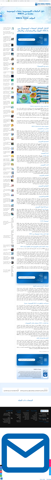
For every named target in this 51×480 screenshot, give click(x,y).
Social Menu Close (1, 465)
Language (1, 13)
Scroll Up (1, 479)
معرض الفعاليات (35, 416)
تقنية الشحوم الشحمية (26, 413)
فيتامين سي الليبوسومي (44, 131)
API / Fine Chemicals (26, 412)
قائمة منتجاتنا (35, 414)
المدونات (36, 420)
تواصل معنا (19, 416)
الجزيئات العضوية (27, 415)
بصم (20, 419)
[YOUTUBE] (1, 472)
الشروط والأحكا (19, 421)
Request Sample (50, 471)
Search (1, 4)
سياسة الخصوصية (18, 420)
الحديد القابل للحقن (26, 414)
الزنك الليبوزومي (45, 155)
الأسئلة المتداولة (19, 415)
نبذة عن (36, 413)
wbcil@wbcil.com (46, 0)
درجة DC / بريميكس (34, 415)
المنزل (36, 412)
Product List (50, 463)
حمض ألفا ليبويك (45, 209)
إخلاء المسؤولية (19, 417)
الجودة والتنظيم (35, 419)
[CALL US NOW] (1, 474)
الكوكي (20, 418)
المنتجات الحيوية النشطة (26, 416)
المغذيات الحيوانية (26, 419)
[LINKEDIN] (1, 469)
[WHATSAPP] (1, 476)
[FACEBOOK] (1, 467)
